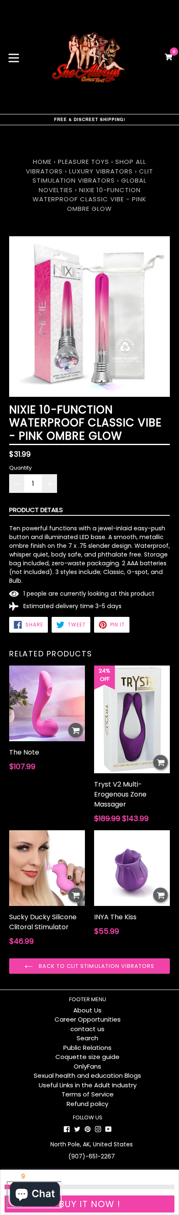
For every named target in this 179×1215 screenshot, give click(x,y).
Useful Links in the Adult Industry (88, 1085)
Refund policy (87, 1103)
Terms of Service (88, 1094)
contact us (87, 1028)
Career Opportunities (88, 1019)
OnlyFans (87, 1066)
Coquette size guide (87, 1056)
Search (87, 1038)
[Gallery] (89, 316)
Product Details (36, 509)
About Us (87, 1010)
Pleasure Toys (83, 161)
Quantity (20, 468)
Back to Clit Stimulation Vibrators (95, 966)
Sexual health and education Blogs (87, 1075)
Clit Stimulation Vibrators (92, 176)
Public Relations (87, 1047)
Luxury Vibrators (101, 171)
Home (42, 161)
